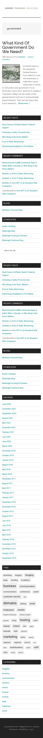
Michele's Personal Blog (12, 210)
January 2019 (7, 460)
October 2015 (8, 553)
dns (25, 597)
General (5, 692)
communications (9, 592)
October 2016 (8, 511)
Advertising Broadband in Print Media (17, 146)
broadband (25, 580)
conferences (25, 592)
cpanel (35, 592)
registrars (7, 642)
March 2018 (7, 474)
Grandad (5, 178)
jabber (31, 626)
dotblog (23, 604)
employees (8, 610)
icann (35, 620)
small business (16, 647)
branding (14, 580)
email (32, 603)
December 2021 (9, 427)
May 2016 (6, 530)
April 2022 (6, 423)
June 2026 (6, 404)
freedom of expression (9, 615)
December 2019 (9, 451)
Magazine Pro (24, 727)
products (31, 637)
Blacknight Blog (8, 231)
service (27, 642)
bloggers (18, 575)
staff (36, 647)
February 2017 (8, 493)
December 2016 (9, 502)
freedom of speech (25, 615)
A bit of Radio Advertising (13, 142)
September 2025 (9, 413)
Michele (5, 173)
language (6, 631)
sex (35, 642)
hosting (25, 620)
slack (4, 647)
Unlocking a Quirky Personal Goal (16, 132)
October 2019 (8, 455)
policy (23, 637)
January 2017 (7, 497)
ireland (16, 626)
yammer (20, 652)
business (9, 586)
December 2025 (9, 409)
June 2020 (6, 441)
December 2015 (9, 544)
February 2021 (8, 432)
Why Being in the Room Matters (15, 137)
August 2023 (7, 418)
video (5, 652)
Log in (31, 729)
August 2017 (7, 483)
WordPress (23, 729)
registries (17, 642)
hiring (14, 620)
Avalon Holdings (9, 226)
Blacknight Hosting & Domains (14, 236)
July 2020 (6, 437)
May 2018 (6, 469)
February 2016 (8, 539)
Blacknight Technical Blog (12, 240)
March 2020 (7, 446)
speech (28, 647)
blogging (29, 575)
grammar (6, 620)
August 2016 (7, 516)
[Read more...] (24, 103)
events (21, 609)
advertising (7, 575)
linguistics (24, 631)
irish (24, 626)
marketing (10, 636)
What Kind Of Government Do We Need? (18, 47)
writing (13, 652)
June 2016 (6, 525)
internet (6, 626)
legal (15, 631)
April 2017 (6, 488)
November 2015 (9, 549)
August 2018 (7, 465)
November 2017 (9, 479)
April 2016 (6, 535)
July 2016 (6, 521)
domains (10, 603)
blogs (5, 580)
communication (27, 586)
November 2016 (9, 507)
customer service (11, 596)
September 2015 (9, 558)
